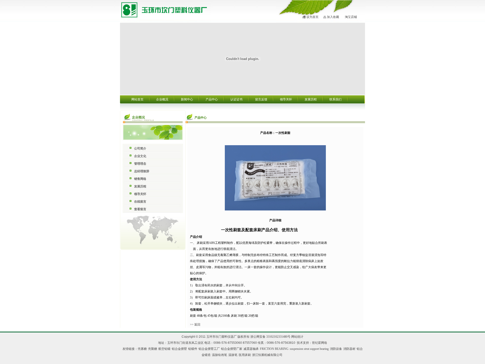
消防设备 (336, 349)
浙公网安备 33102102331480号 (270, 336)
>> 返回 (195, 324)
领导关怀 (286, 99)
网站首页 (137, 99)
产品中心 (212, 99)
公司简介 (140, 148)
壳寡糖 (142, 349)
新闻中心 (187, 99)
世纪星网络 (319, 343)
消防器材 (349, 349)
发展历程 (311, 99)
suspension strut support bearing (309, 349)
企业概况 (162, 99)
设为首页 (312, 17)
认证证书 (236, 99)
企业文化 (140, 156)
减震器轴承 (251, 349)
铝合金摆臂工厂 (209, 349)
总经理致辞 (141, 171)
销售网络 (140, 179)
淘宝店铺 (351, 17)
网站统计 (297, 336)
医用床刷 (245, 355)
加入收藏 (333, 17)
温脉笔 (232, 355)
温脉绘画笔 (219, 355)
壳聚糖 (152, 349)
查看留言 (140, 209)
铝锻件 (192, 349)
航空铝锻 (164, 349)
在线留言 (140, 201)
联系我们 (335, 99)
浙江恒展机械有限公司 (267, 355)
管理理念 (140, 163)
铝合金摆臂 (179, 349)
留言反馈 (261, 99)
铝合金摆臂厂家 (231, 349)
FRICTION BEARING (274, 349)
